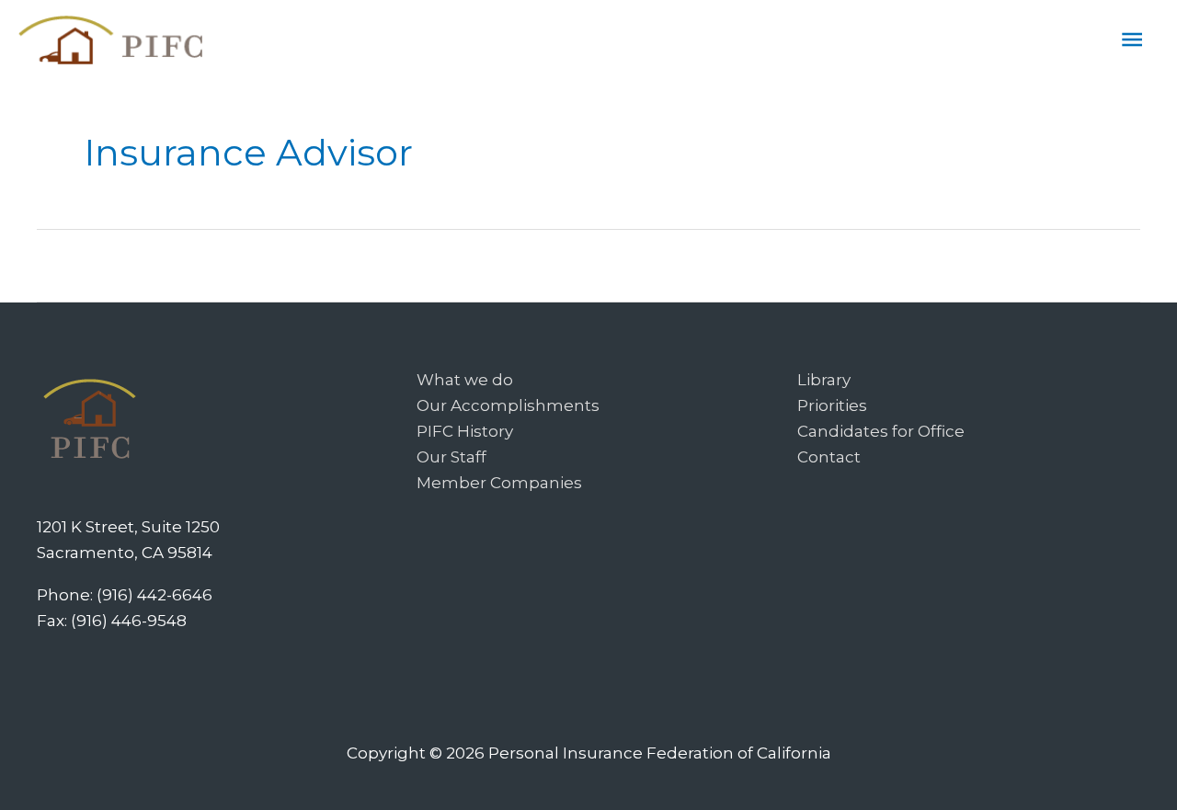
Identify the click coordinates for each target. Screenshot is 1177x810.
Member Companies (499, 482)
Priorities (832, 405)
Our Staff (451, 457)
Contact (829, 457)
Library (824, 380)
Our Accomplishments (508, 405)
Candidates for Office (881, 431)
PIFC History (465, 431)
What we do (465, 380)
